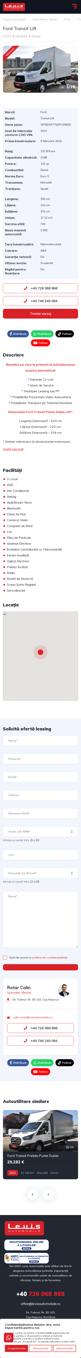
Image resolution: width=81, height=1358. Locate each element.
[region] (40, 1338)
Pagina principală (14, 19)
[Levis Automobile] (14, 7)
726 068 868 (40, 1294)
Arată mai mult (13, 449)
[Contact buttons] (8, 1337)
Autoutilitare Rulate (44, 19)
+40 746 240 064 (43, 301)
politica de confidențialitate (50, 957)
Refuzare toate (64, 1348)
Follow (66, 334)
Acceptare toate (16, 1348)
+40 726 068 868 (43, 288)
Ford (67, 19)
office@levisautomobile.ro (40, 1304)
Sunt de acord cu (38, 957)
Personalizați (40, 1348)
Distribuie (19, 334)
